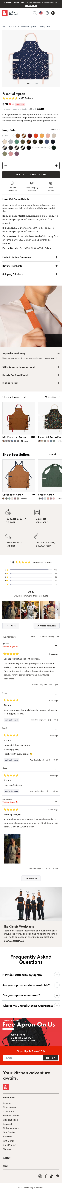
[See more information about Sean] (56, 695)
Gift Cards (8, 1140)
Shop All (7, 1149)
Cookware (8, 1111)
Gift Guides (9, 1132)
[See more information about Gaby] (56, 770)
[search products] (35, 13)
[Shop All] (31, 1039)
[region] (31, 610)
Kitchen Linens (11, 1115)
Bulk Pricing (9, 1145)
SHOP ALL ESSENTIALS (14, 941)
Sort (33, 636)
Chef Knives (9, 1107)
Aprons (12, 26)
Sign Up (50, 1058)
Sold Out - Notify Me (30, 174)
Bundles (7, 1136)
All (3, 26)
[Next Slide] (57, 610)
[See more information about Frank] (56, 730)
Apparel (7, 1124)
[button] (31, 569)
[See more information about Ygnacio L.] (56, 645)
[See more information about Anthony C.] (56, 801)
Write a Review (50, 626)
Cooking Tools (10, 1119)
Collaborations (11, 1128)
